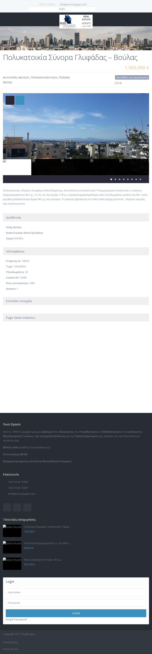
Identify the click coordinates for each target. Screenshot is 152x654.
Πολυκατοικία (40, 77)
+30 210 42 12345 (18, 482)
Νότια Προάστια (33, 233)
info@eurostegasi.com (21, 493)
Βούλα (7, 82)
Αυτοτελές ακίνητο (16, 77)
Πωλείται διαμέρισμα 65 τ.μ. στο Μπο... (47, 543)
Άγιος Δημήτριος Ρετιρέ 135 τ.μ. (43, 559)
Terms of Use (10, 649)
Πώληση (64, 77)
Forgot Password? (16, 619)
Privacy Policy (10, 642)
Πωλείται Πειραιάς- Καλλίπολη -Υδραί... (47, 527)
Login (76, 613)
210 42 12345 (45, 4)
